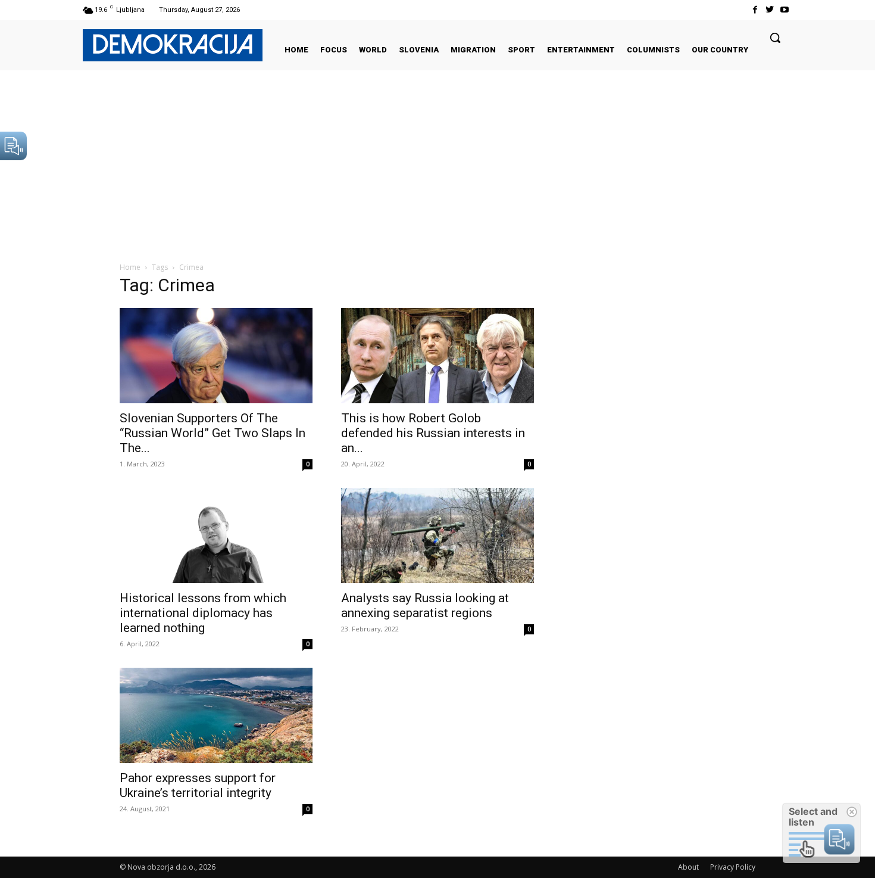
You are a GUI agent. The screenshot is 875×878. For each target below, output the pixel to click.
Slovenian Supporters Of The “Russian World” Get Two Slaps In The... (212, 433)
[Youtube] (784, 9)
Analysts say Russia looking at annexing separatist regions (425, 605)
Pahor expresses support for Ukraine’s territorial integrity (198, 785)
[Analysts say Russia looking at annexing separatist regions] (437, 535)
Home (130, 267)
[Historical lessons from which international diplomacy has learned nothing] (216, 535)
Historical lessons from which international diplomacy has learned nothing (203, 613)
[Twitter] (769, 9)
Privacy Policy (732, 867)
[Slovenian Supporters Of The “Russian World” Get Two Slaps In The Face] (216, 355)
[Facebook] (754, 9)
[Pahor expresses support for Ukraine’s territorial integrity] (216, 715)
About (688, 867)
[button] (775, 37)
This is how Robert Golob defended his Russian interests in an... (433, 433)
